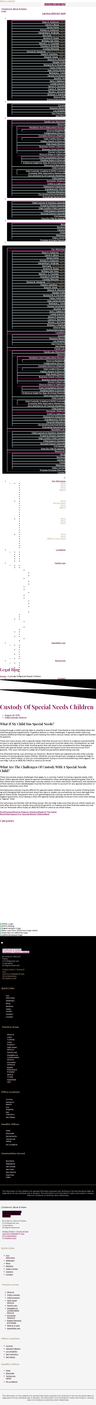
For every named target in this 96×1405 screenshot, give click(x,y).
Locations (59, 102)
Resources (59, 221)
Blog (63, 663)
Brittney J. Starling (57, 548)
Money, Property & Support (15, 889)
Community (7, 855)
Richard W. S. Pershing (55, 492)
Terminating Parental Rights (52, 617)
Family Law (59, 118)
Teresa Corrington (57, 494)
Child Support (59, 632)
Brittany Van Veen (54, 537)
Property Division (10, 902)
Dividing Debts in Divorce (54, 604)
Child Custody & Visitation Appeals (49, 645)
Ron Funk (54, 503)
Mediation (6, 885)
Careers (62, 674)
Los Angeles (60, 556)
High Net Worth (9, 882)
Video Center (59, 665)
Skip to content (7, 1)
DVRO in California (57, 638)
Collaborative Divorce (55, 576)
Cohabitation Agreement (14, 851)
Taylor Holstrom (58, 510)
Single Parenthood (11, 906)
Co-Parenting (8, 848)
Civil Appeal (60, 654)
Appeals (6, 838)
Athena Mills (60, 499)
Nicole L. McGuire (57, 532)
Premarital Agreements (54, 634)
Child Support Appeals (55, 650)
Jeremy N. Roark (55, 521)
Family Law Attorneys (54, 122)
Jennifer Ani (60, 512)
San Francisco (59, 559)
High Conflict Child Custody (52, 658)
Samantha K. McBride (52, 486)
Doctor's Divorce (58, 595)
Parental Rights (9, 895)
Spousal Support (10, 909)
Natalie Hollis (59, 541)
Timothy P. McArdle (53, 505)
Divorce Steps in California (52, 154)
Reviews (61, 667)
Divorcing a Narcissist (55, 612)
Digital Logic (10, 978)
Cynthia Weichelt (54, 523)
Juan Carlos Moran (57, 528)
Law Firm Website (10, 974)
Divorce (61, 124)
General (5, 879)
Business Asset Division (54, 592)
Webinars (61, 672)
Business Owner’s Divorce (53, 590)
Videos (5, 916)
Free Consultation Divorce (53, 601)
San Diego (61, 561)
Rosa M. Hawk (55, 508)
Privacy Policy (8, 969)
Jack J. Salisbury (58, 530)
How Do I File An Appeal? (53, 449)
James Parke (56, 519)
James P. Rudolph (57, 497)
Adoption (6, 828)
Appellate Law (57, 199)
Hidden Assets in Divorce (54, 584)
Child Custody (58, 168)
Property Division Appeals (53, 647)
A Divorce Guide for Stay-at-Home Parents (49, 607)
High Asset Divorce (56, 587)
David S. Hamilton (53, 490)
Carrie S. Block (55, 501)
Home (3, 676)
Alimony (5, 835)
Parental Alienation (56, 630)
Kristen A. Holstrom (53, 534)
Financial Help (8, 875)
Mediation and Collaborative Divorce (47, 127)
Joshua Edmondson (56, 517)
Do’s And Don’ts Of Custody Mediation (46, 176)
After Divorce (8, 831)
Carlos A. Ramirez (57, 514)
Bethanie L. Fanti (57, 543)
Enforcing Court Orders (13, 865)
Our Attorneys (57, 18)
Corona (62, 552)
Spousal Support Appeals (53, 213)
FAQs (63, 676)
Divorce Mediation (57, 573)
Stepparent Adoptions (55, 641)
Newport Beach (58, 554)
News (4, 892)
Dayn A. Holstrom (54, 483)
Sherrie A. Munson (57, 525)
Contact (60, 242)
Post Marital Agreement (13, 899)
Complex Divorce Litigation (52, 136)
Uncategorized (9, 912)
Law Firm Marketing (13, 975)
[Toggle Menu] (65, 477)
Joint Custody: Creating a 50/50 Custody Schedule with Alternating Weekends (45, 172)
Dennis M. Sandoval (46, 539)
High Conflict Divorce (56, 581)
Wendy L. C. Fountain (52, 488)
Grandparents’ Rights (55, 615)
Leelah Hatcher (58, 545)
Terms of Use (22, 1231)
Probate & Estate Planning (53, 240)
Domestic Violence (56, 636)
